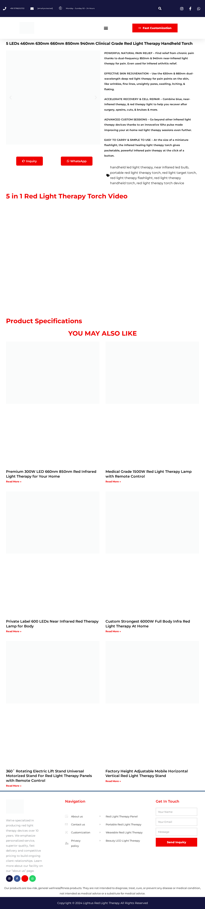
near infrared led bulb (171, 167)
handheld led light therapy (131, 167)
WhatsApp (78, 161)
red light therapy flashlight (131, 178)
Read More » (13, 481)
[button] (160, 8)
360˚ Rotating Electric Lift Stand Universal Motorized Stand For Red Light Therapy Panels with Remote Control (49, 776)
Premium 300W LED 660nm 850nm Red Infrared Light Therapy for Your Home (51, 473)
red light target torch (179, 173)
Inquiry (31, 161)
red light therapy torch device (160, 183)
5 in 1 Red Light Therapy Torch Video (67, 196)
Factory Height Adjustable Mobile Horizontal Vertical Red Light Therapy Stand (147, 773)
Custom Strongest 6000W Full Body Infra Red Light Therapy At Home (148, 623)
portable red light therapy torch (135, 173)
